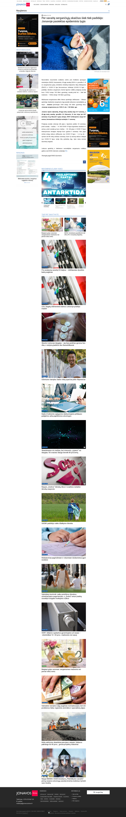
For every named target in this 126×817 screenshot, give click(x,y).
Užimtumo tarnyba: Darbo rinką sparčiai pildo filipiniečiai (63, 380)
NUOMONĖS (52, 798)
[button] (27, 182)
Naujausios (19, 1)
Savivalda (39, 1)
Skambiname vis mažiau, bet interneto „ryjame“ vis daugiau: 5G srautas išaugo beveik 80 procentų (61, 451)
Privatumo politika (76, 796)
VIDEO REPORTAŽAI (44, 801)
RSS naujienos (75, 801)
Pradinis (49, 811)
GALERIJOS (61, 801)
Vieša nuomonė (63, 811)
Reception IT (25, 813)
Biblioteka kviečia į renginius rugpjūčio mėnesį (27, 179)
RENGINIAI (58, 798)
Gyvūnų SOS (84, 811)
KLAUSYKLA (66, 796)
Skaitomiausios (26, 1)
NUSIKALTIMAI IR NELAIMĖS (46, 796)
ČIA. (66, 151)
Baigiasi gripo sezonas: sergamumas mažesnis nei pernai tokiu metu (50, 234)
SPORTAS (56, 794)
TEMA (41, 798)
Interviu (48, 1)
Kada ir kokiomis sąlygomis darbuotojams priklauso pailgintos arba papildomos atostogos (62, 415)
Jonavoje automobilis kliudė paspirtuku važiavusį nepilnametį (27, 111)
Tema (44, 1)
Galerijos (95, 1)
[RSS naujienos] (109, 11)
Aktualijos (33, 1)
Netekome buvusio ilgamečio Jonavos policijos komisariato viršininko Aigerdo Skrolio (27, 69)
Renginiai (71, 811)
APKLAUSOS (62, 794)
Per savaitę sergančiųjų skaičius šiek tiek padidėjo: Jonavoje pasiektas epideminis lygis (72, 19)
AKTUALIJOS (43, 794)
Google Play (99, 792)
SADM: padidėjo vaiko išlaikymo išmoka (57, 523)
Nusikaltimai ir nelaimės (72, 1)
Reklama (74, 798)
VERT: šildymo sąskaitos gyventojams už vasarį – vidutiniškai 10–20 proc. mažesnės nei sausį (61, 634)
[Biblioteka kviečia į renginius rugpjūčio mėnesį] (25, 165)
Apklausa (77, 811)
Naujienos (55, 811)
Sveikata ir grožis (88, 1)
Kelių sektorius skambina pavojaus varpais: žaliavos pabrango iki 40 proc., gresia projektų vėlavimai (62, 743)
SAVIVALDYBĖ (50, 794)
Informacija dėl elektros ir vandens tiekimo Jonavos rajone (27, 91)
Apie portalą (75, 794)
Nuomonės (58, 1)
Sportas (81, 1)
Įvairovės (64, 1)
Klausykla (53, 1)
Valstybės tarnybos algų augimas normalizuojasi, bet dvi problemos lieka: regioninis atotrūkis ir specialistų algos (64, 707)
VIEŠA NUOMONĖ (53, 801)
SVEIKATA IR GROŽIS (58, 796)
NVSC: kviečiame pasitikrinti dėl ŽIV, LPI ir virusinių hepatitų (74, 234)
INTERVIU (46, 798)
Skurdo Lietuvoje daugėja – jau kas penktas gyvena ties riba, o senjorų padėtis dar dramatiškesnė (63, 344)
